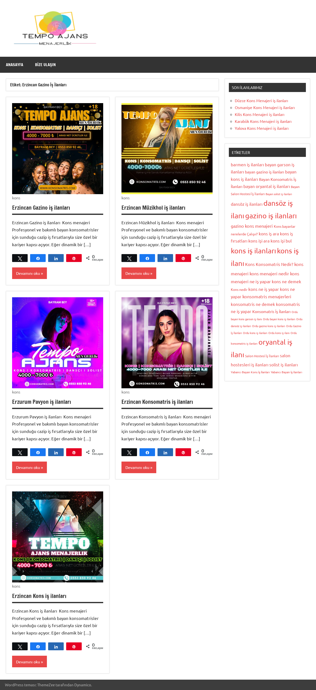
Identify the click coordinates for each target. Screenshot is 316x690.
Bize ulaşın (45, 64)
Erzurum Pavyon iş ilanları (41, 402)
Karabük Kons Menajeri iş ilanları (263, 121)
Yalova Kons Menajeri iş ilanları (262, 128)
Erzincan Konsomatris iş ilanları (157, 402)
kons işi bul (281, 240)
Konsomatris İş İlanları (271, 311)
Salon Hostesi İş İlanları (262, 356)
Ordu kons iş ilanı (279, 333)
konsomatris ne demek (253, 304)
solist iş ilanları (283, 364)
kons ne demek (286, 281)
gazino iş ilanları (271, 215)
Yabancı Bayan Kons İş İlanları (250, 372)
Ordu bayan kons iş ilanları (279, 319)
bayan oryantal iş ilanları (266, 186)
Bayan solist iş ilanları (279, 194)
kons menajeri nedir (269, 273)
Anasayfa (14, 64)
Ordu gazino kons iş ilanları (268, 326)
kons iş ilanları (253, 250)
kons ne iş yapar (263, 289)
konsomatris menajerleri (266, 296)
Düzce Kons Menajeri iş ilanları (261, 100)
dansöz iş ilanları (246, 203)
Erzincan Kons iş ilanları (39, 596)
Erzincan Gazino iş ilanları (41, 207)
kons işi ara (259, 240)
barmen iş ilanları (247, 164)
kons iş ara (269, 233)
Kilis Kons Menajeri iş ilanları (259, 114)
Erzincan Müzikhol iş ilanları (153, 207)
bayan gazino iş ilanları (264, 171)
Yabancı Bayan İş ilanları (286, 372)
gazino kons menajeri (252, 225)
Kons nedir (239, 289)
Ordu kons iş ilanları (255, 333)
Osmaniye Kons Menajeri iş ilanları (265, 107)
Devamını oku (28, 273)
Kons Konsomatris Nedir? (269, 264)
